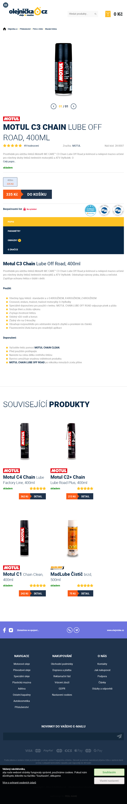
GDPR (62, 688)
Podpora (102, 676)
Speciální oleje (22, 676)
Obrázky (14, 240)
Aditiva (22, 688)
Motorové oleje (22, 664)
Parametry (14, 230)
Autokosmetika (21, 701)
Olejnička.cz (13, 29)
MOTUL (76, 145)
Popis (11, 221)
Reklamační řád (61, 676)
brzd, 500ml (71, 576)
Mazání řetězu (51, 29)
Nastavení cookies (62, 694)
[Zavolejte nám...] (69, 630)
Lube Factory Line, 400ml (23, 479)
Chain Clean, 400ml (23, 576)
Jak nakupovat (102, 670)
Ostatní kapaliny (22, 694)
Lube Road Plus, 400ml (68, 479)
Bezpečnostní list (12, 209)
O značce (13, 249)
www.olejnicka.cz (115, 630)
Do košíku (36, 194)
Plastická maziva (21, 682)
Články (102, 682)
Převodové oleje (21, 670)
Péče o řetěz (38, 29)
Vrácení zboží (62, 682)
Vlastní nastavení (109, 780)
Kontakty (102, 664)
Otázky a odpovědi (102, 688)
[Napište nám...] (76, 630)
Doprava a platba (62, 670)
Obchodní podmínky (62, 664)
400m (10, 182)
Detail (38, 496)
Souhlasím (109, 772)
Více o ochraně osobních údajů (19, 782)
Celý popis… (9, 161)
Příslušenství (25, 29)
